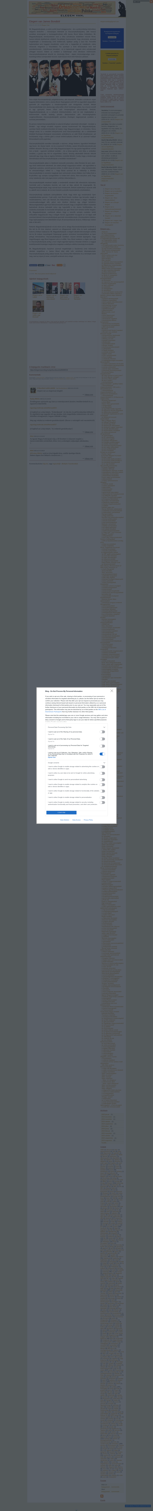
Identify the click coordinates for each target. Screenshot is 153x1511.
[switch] (102, 731)
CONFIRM (61, 812)
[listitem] (76, 727)
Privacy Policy (88, 820)
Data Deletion (64, 820)
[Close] (112, 691)
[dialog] (76, 755)
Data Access (76, 820)
